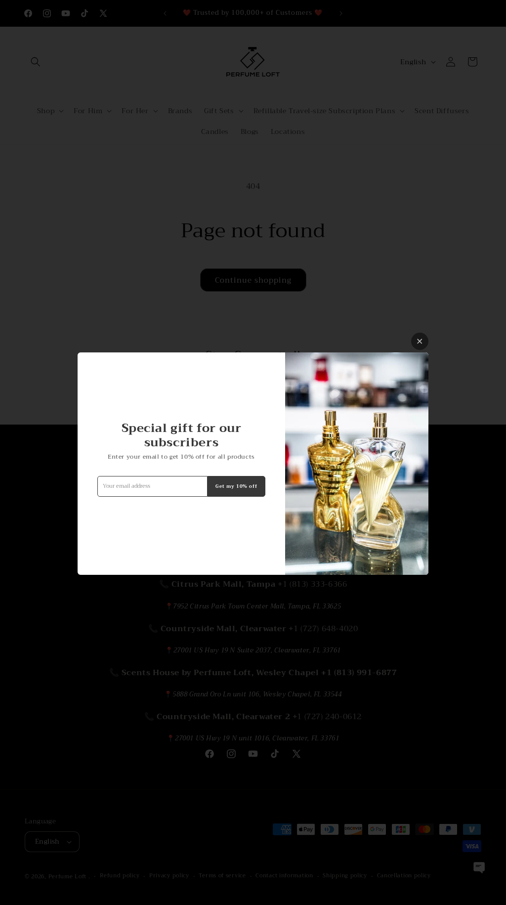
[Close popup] (419, 341)
